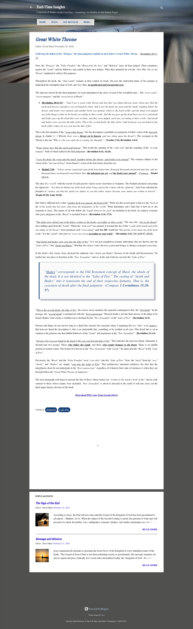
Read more (150, 529)
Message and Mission (48, 538)
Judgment (51, 409)
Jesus (54, 22)
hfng (103, 615)
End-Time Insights (51, 7)
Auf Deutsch (70, 22)
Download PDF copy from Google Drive (96, 395)
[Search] (162, 8)
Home (42, 22)
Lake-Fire (64, 409)
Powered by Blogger (98, 608)
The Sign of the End (47, 503)
